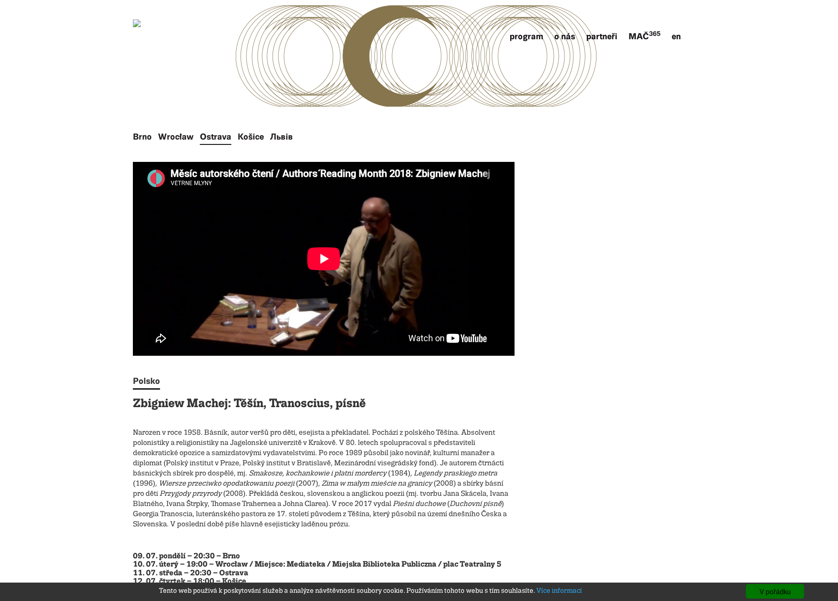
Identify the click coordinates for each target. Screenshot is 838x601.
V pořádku (775, 591)
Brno (142, 137)
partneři (601, 36)
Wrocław (175, 137)
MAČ (644, 36)
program (526, 36)
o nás (564, 36)
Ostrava (215, 137)
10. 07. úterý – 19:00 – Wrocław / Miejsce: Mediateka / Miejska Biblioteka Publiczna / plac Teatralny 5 (317, 565)
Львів (281, 137)
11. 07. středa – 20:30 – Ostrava (190, 573)
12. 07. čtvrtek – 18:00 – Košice (189, 581)
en (676, 36)
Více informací (559, 590)
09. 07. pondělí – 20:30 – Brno (186, 556)
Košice (251, 137)
